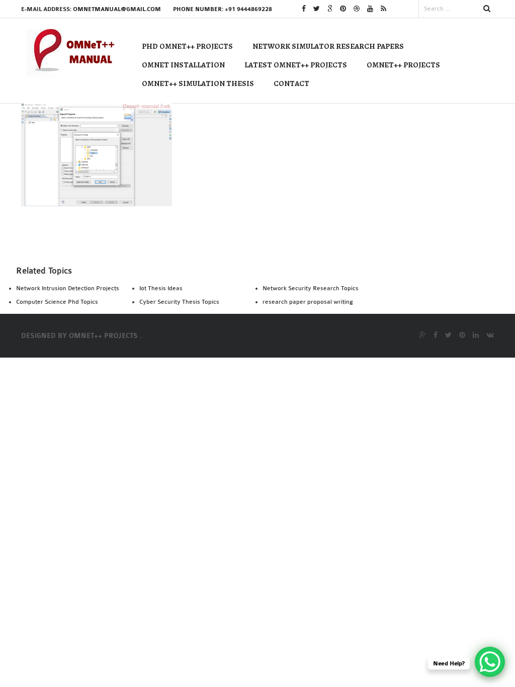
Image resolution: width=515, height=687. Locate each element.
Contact (291, 83)
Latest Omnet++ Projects (295, 65)
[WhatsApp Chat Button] (490, 662)
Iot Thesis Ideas (161, 288)
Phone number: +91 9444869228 (222, 9)
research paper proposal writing (308, 301)
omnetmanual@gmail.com (117, 9)
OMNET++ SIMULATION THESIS (198, 83)
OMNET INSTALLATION (183, 65)
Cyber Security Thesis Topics (179, 301)
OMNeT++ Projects (403, 65)
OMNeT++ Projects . (105, 336)
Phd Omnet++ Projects (187, 46)
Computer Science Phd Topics (57, 301)
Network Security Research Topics (311, 288)
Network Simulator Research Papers (328, 46)
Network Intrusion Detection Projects (67, 288)
